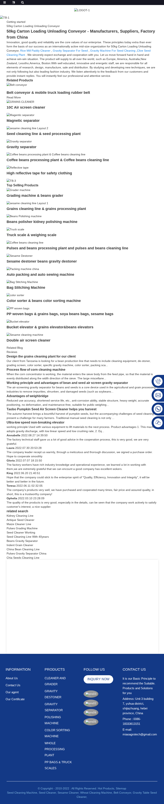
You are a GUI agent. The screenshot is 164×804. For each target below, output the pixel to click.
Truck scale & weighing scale (31, 235)
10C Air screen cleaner (26, 107)
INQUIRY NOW (98, 679)
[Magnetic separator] (20, 114)
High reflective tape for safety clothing (39, 173)
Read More (14, 97)
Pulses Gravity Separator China (26, 553)
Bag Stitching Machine (26, 288)
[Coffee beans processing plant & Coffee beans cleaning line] (46, 154)
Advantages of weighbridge (27, 396)
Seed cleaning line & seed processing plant (44, 134)
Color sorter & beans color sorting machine (44, 301)
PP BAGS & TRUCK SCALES (58, 765)
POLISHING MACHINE (53, 720)
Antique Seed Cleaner (20, 519)
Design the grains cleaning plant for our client (41, 356)
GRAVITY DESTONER (53, 694)
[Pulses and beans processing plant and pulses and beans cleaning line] (25, 242)
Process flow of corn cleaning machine (36, 369)
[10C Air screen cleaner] (20, 101)
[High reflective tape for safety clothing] (18, 167)
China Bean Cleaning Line (23, 549)
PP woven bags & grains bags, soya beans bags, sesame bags (60, 314)
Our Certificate (15, 699)
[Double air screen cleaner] (25, 334)
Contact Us (13, 685)
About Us (12, 678)
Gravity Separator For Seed (70, 50)
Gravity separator (21, 147)
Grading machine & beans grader (35, 196)
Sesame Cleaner (68, 792)
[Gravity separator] (19, 141)
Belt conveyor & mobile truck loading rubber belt (48, 93)
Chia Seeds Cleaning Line (23, 557)
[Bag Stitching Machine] (22, 282)
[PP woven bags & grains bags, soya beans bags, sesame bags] (18, 308)
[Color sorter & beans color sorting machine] (15, 295)
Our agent (12, 692)
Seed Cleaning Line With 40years (28, 536)
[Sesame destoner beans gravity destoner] (20, 255)
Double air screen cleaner (28, 340)
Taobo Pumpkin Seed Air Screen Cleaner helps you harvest (51, 409)
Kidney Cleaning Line (20, 515)
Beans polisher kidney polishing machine (42, 222)
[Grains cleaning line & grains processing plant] (27, 203)
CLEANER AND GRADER (55, 681)
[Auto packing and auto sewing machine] (23, 268)
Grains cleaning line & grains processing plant (46, 209)
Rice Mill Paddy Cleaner (35, 50)
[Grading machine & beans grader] (18, 189)
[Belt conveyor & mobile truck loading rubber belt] (17, 84)
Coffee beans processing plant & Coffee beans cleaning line (58, 160)
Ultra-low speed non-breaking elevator (35, 422)
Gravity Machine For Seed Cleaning (112, 50)
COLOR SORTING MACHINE (57, 733)
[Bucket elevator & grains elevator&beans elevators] (18, 321)
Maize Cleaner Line (19, 524)
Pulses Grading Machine (22, 528)
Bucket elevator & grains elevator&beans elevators (50, 327)
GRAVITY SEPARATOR (54, 707)
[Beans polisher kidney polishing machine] (24, 216)
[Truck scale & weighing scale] (15, 229)
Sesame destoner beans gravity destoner (42, 261)
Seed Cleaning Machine (22, 792)
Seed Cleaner (47, 792)
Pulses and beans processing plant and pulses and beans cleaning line (67, 248)
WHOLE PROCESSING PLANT (55, 749)
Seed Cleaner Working (21, 532)
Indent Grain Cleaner (20, 545)
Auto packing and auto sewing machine (40, 275)
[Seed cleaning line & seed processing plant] (27, 128)
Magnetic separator (23, 121)
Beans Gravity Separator (22, 540)
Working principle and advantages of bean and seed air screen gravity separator (67, 383)
